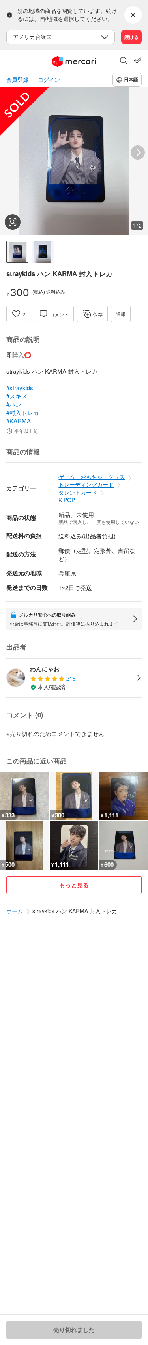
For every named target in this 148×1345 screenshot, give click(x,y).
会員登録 (17, 79)
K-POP (66, 500)
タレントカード (77, 492)
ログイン (49, 79)
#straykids (19, 387)
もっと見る (74, 885)
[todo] (137, 60)
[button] (123, 61)
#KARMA (18, 421)
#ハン (13, 404)
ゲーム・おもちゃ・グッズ (91, 477)
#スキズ (16, 396)
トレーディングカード (86, 484)
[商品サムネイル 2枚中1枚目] (17, 252)
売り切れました (74, 1329)
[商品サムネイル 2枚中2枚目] (43, 252)
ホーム (14, 911)
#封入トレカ (22, 412)
